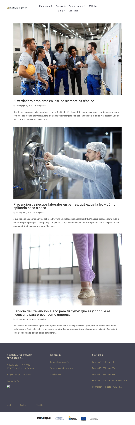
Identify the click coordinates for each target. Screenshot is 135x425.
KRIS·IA (92, 6)
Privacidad (40, 405)
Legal (9, 405)
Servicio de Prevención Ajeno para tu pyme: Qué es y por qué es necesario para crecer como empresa (61, 313)
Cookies (23, 405)
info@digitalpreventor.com (19, 374)
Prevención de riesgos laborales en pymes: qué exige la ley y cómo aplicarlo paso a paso (64, 206)
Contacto (73, 10)
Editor (18, 106)
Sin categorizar (40, 106)
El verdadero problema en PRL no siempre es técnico (53, 101)
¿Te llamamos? (116, 8)
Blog (60, 10)
